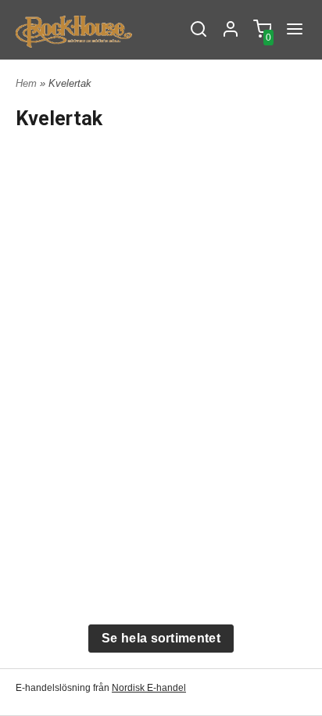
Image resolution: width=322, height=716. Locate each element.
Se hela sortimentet (161, 638)
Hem (26, 83)
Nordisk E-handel (149, 687)
